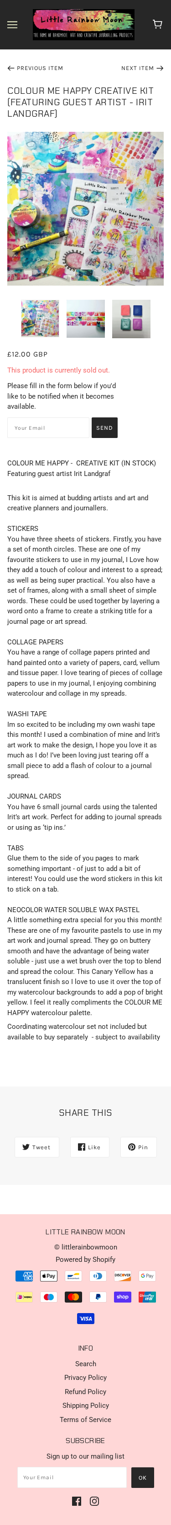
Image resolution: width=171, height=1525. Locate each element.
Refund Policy (85, 1392)
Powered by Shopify (85, 1259)
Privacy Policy (85, 1378)
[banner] (84, 24)
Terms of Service (85, 1420)
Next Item (137, 68)
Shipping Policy (85, 1405)
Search (85, 1364)
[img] (76, 1500)
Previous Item (40, 68)
